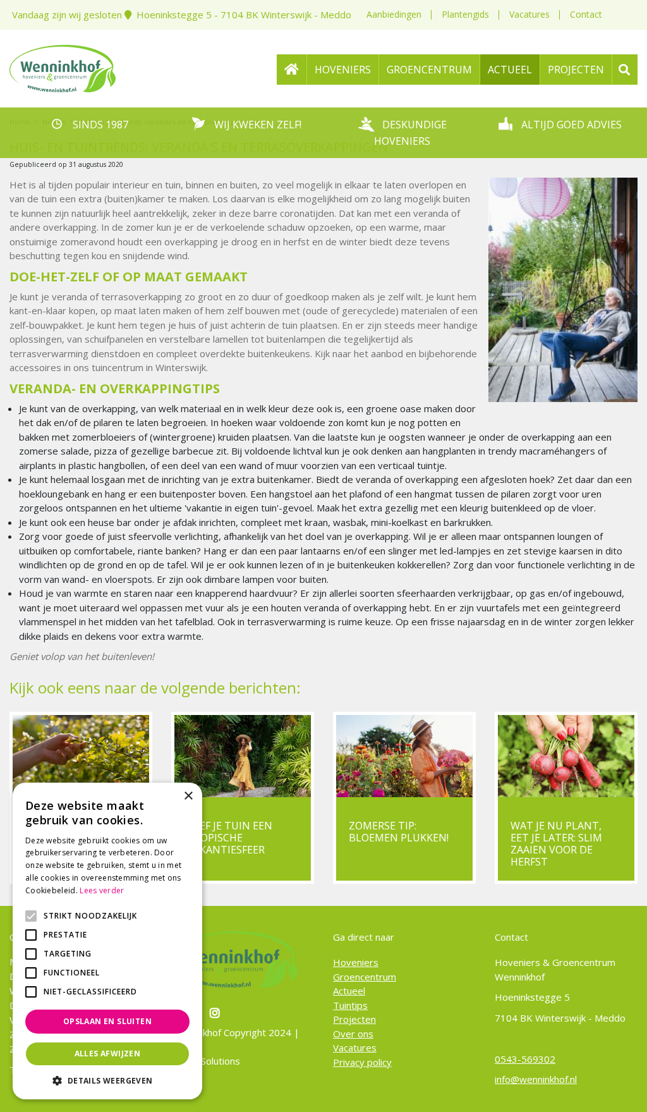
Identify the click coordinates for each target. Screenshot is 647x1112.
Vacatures (529, 14)
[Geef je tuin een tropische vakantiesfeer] (242, 756)
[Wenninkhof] (62, 67)
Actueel (349, 990)
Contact (586, 14)
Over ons (353, 1033)
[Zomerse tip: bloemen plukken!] (404, 756)
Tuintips (350, 1005)
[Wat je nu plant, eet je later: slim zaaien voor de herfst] (566, 756)
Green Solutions (205, 1060)
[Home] (292, 69)
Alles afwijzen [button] (108, 1053)
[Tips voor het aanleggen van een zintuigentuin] (81, 756)
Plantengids (465, 14)
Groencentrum (364, 976)
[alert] (107, 941)
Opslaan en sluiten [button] (107, 1021)
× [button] (188, 796)
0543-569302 (525, 1059)
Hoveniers (355, 962)
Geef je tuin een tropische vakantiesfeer (229, 838)
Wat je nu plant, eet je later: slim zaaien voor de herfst (556, 844)
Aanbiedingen (393, 14)
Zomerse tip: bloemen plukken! (399, 832)
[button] (107, 1080)
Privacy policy (362, 1062)
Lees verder (102, 890)
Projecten (354, 1019)
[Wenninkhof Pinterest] (216, 1012)
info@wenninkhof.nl (536, 1079)
